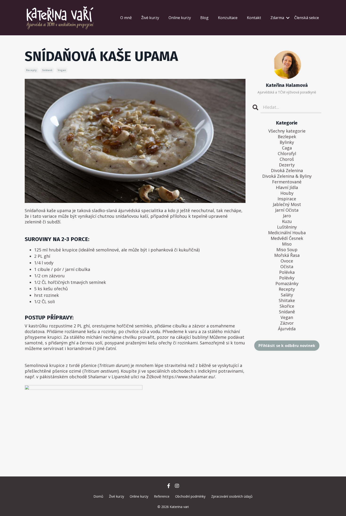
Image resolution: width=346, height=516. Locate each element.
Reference (161, 496)
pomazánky (286, 283)
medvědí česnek (287, 238)
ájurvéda (287, 328)
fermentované (287, 182)
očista (286, 266)
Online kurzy (180, 17)
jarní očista (286, 210)
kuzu (287, 221)
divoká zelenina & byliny (287, 176)
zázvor (287, 323)
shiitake (287, 300)
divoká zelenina (287, 170)
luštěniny (287, 227)
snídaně (47, 70)
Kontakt (254, 17)
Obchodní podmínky (190, 496)
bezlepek (287, 136)
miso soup (287, 249)
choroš (287, 159)
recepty (31, 70)
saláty (287, 295)
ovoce (287, 261)
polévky (286, 278)
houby (287, 193)
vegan (62, 70)
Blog (204, 17)
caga (287, 148)
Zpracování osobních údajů (232, 496)
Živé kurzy (150, 17)
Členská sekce (306, 17)
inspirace (287, 199)
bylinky (287, 142)
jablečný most (287, 204)
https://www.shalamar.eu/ (188, 376)
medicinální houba (287, 232)
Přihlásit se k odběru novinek (286, 345)
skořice (287, 306)
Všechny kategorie (287, 131)
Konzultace (227, 17)
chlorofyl (287, 153)
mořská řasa (287, 255)
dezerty (287, 165)
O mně (126, 17)
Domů (98, 496)
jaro (287, 215)
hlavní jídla (287, 187)
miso (287, 244)
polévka (287, 272)
